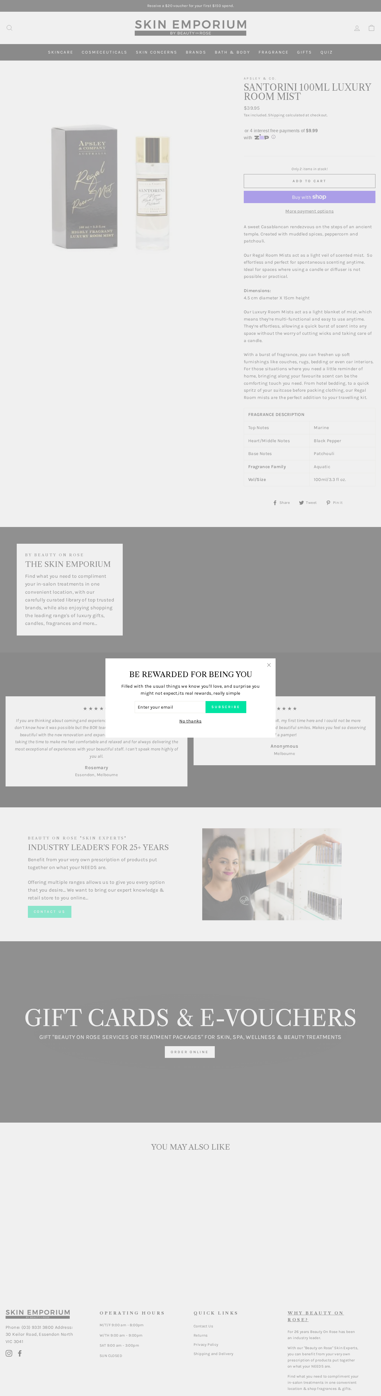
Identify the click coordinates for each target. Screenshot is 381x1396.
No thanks (190, 721)
